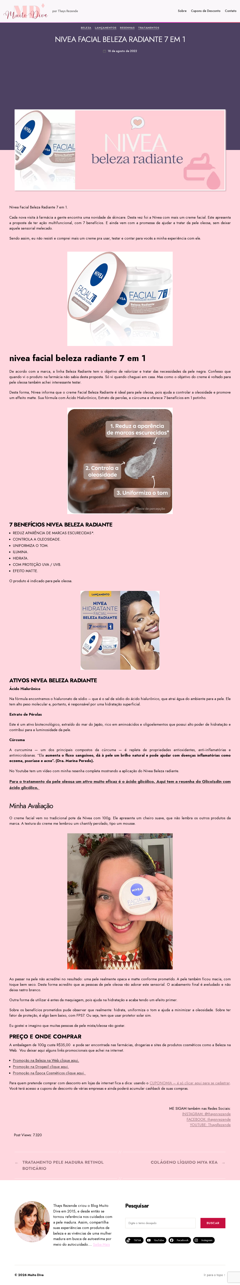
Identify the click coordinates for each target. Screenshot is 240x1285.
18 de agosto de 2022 (122, 51)
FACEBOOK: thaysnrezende (209, 1119)
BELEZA (86, 28)
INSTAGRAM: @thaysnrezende (206, 1114)
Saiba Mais (101, 1244)
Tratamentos (148, 28)
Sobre (182, 11)
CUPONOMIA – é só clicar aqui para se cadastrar (190, 1083)
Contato (230, 11)
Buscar (213, 1223)
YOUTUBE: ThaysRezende (210, 1124)
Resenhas (127, 28)
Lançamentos (105, 28)
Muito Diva (36, 1275)
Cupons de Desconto (205, 11)
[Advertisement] (120, 79)
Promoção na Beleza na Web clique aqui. (46, 1060)
